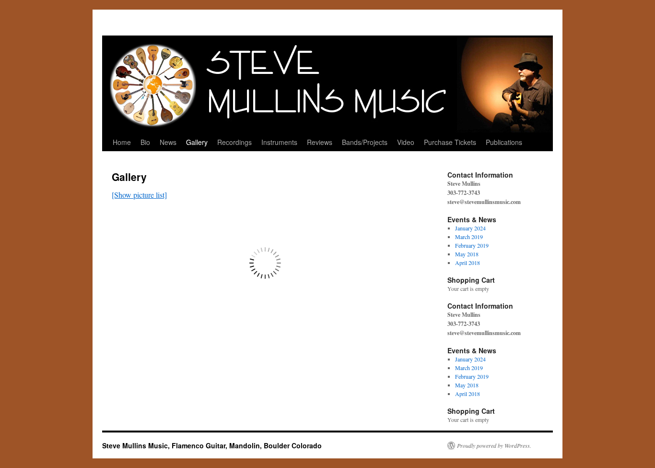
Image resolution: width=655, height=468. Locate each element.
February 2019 (472, 245)
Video (405, 142)
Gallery (197, 142)
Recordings (234, 142)
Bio (145, 142)
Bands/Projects (364, 142)
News (168, 142)
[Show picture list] (139, 195)
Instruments (279, 142)
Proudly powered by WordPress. (494, 445)
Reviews (319, 142)
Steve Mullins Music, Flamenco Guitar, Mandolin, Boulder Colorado (212, 445)
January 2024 (470, 228)
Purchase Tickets (450, 142)
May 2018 (467, 254)
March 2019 (469, 236)
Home (122, 142)
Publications (504, 142)
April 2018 (467, 262)
